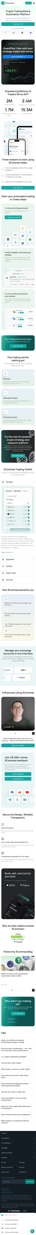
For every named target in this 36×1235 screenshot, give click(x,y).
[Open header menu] (34, 3)
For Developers (6, 1143)
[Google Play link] (25, 885)
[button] (32, 1231)
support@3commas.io (7, 1192)
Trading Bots (5, 1138)
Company (4, 1157)
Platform (4, 1133)
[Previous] (2, 733)
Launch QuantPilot (17, 57)
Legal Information (6, 1153)
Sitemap (22, 1162)
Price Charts (5, 1172)
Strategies (4, 1148)
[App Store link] (11, 885)
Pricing (3, 1162)
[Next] (33, 733)
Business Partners (7, 1167)
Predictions (23, 1172)
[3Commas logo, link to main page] (7, 3)
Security (21, 1167)
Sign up (28, 3)
